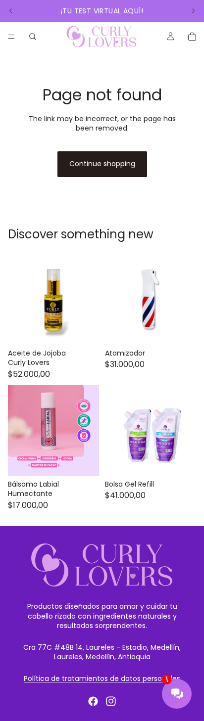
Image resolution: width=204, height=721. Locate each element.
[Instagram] (111, 701)
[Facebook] (93, 701)
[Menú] (11, 36)
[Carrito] (192, 36)
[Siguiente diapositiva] (193, 11)
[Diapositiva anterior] (11, 11)
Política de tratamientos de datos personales (102, 678)
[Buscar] (33, 36)
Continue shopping (102, 164)
